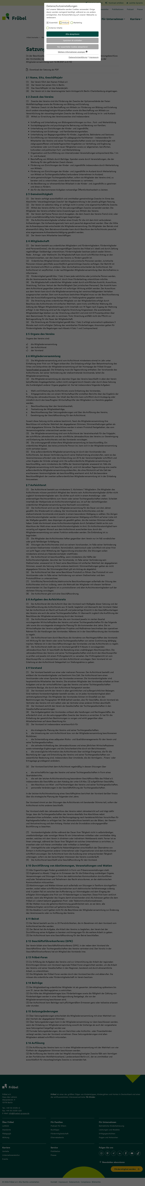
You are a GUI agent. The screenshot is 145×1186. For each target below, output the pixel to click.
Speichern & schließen (72, 40)
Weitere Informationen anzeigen (72, 52)
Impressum (94, 57)
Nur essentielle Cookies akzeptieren (72, 47)
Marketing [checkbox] (77, 22)
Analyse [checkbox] (65, 22)
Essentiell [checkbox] (53, 22)
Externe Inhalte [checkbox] (55, 28)
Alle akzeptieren (72, 34)
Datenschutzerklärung (78, 57)
